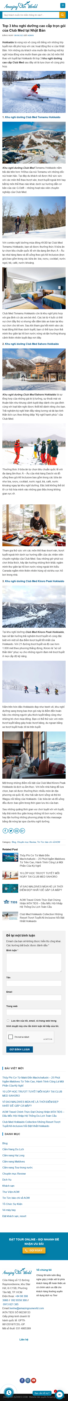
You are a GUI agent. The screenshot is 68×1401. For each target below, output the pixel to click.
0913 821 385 (10, 1304)
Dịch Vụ (6, 1179)
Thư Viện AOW (10, 1191)
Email (9, 992)
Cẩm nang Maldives (13, 1161)
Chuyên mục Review (26, 842)
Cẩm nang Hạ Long (13, 1155)
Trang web (12, 1006)
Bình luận (12, 950)
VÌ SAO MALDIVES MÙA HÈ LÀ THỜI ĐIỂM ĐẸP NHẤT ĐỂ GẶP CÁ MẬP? (30, 1103)
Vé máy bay (9, 1210)
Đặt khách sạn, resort (14, 1216)
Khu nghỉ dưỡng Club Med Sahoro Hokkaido (32, 343)
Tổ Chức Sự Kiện (12, 1204)
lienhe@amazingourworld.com (26, 1308)
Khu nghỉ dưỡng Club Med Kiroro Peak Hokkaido (34, 581)
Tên (8, 977)
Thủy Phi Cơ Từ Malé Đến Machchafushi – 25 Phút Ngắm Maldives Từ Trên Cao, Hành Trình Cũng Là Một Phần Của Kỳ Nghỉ (33, 1081)
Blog (14, 842)
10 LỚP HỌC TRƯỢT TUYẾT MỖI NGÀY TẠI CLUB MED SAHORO (32, 1093)
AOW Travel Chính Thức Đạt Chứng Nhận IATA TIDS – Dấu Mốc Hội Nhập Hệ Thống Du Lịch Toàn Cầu (33, 1113)
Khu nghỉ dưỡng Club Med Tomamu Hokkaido (32, 117)
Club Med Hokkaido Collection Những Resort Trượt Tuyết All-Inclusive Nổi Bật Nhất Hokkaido (31, 1123)
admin (31, 35)
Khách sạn (8, 1185)
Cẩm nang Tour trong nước (17, 1167)
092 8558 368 (19, 1300)
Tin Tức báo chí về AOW (48, 842)
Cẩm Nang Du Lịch (13, 1149)
